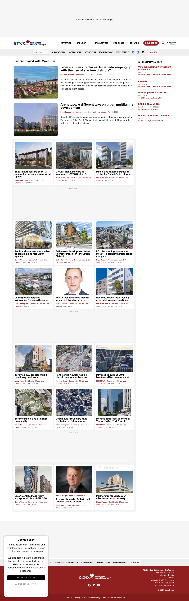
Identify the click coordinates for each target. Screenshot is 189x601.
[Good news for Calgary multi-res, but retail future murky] (74, 402)
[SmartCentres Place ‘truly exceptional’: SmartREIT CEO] (33, 479)
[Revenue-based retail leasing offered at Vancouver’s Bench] (114, 281)
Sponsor (81, 43)
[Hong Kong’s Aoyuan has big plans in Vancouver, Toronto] (74, 358)
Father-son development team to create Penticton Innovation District (73, 254)
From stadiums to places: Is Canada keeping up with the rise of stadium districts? (95, 68)
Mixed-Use (90, 75)
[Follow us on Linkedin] (139, 52)
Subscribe (151, 43)
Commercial (75, 52)
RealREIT (142, 81)
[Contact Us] (144, 52)
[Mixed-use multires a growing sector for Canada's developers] (114, 155)
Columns (134, 43)
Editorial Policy (94, 598)
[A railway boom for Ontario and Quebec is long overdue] (74, 480)
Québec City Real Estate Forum (153, 115)
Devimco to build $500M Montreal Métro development (112, 376)
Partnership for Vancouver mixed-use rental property (111, 497)
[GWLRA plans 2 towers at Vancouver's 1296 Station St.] (74, 155)
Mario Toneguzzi (21, 304)
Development (122, 52)
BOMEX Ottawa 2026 (149, 104)
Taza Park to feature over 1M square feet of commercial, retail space (33, 174)
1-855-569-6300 (166, 580)
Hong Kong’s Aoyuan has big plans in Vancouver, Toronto (71, 376)
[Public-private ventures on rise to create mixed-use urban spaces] (33, 235)
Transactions (106, 52)
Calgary (18, 183)
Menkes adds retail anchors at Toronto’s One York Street (113, 419)
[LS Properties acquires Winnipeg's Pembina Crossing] (33, 281)
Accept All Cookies (26, 578)
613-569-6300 (167, 583)
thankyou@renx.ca (166, 585)
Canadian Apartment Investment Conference (154, 68)
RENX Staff (60, 178)
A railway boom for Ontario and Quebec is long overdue (73, 500)
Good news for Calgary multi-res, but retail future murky (72, 419)
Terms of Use (107, 598)
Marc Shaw (19, 381)
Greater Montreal (103, 383)
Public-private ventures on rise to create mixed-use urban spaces (32, 254)
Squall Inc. (169, 590)
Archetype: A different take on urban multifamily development (96, 106)
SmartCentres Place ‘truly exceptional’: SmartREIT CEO (31, 497)
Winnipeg (18, 306)
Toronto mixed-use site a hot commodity (31, 419)
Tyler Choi (19, 180)
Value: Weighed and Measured (69, 496)
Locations (59, 52)
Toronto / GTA (20, 262)
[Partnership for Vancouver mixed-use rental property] (114, 479)
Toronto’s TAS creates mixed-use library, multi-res (31, 376)
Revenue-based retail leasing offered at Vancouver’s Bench (112, 298)
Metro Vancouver (100, 112)
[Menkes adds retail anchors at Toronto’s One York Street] (114, 402)
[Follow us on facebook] (134, 52)
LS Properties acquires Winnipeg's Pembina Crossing (31, 298)
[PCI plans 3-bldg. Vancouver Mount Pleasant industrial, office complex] (114, 235)
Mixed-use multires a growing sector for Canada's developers (113, 172)
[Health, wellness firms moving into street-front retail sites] (74, 281)
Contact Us (120, 598)
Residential (90, 52)
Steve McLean (102, 178)
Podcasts (118, 43)
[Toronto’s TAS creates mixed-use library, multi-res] (33, 358)
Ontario (58, 508)
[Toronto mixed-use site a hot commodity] (33, 402)
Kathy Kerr (60, 260)
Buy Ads (153, 52)
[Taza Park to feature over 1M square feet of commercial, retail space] (33, 155)
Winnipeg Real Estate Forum (152, 92)
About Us (68, 598)
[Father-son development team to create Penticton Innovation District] (74, 235)
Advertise (66, 43)
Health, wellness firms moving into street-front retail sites (72, 298)
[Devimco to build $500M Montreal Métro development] (114, 358)
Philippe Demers (67, 75)
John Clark (60, 505)
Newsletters (101, 43)
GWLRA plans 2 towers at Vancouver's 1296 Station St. (72, 172)
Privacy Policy (80, 598)
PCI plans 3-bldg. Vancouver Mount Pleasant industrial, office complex (114, 254)
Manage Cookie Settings (26, 584)
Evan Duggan (65, 112)
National (99, 75)
